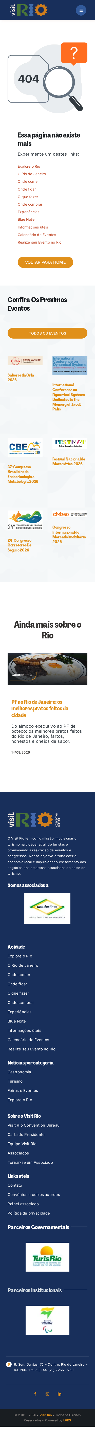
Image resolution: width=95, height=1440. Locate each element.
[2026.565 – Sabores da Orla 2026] (25, 358)
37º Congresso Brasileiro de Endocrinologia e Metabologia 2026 (23, 474)
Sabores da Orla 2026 (21, 378)
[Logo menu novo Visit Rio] (29, 5)
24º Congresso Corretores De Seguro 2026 (19, 545)
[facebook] (35, 1394)
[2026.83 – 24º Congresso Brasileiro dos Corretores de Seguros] (25, 512)
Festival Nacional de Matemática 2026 (68, 461)
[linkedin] (60, 1394)
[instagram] (47, 1394)
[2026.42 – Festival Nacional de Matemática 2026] (69, 440)
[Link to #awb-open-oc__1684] (81, 10)
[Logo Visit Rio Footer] (34, 814)
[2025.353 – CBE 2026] (25, 440)
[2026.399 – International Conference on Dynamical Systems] (69, 358)
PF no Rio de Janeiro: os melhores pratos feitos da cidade (40, 709)
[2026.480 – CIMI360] (69, 512)
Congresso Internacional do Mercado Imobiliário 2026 (69, 534)
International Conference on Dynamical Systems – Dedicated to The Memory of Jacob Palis (69, 397)
